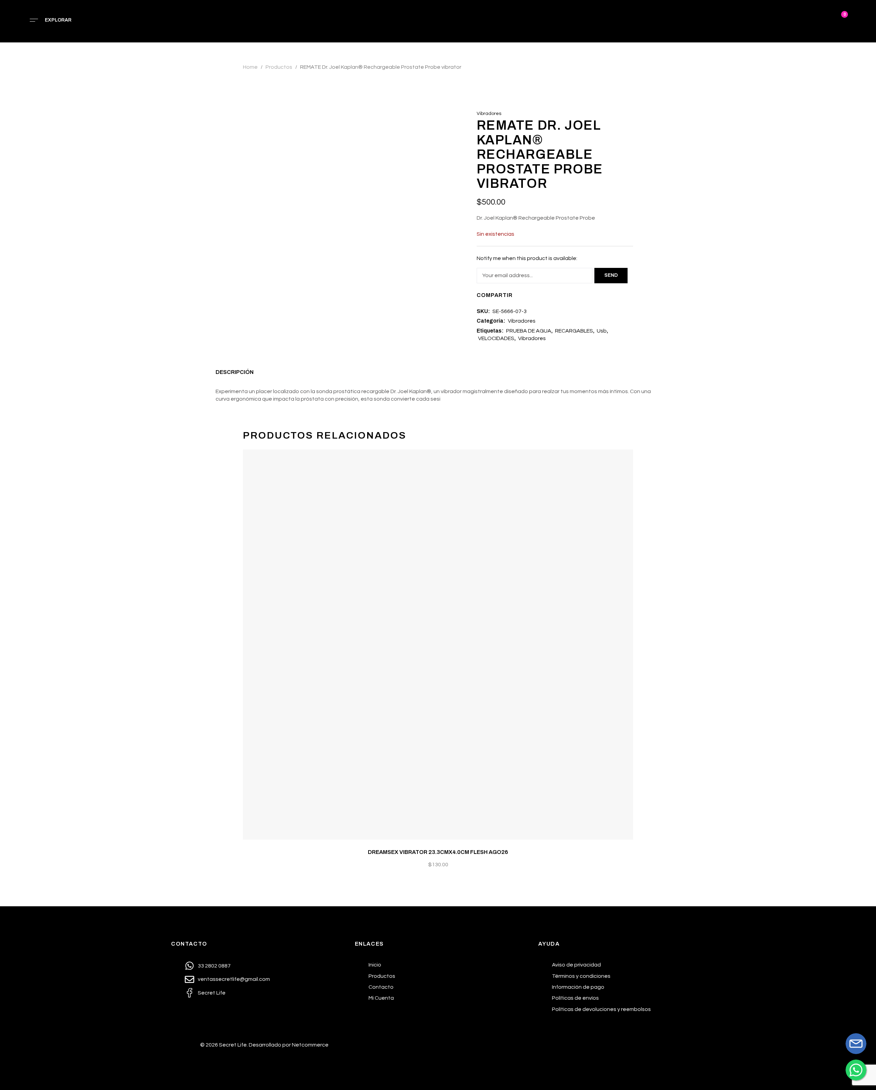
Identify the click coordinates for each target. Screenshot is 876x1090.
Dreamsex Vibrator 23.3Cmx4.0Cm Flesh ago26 (438, 852)
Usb (602, 331)
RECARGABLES (574, 331)
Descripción (235, 372)
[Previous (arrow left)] (12, 545)
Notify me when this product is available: (527, 258)
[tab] (235, 374)
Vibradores (489, 113)
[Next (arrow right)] (864, 545)
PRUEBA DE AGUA (528, 331)
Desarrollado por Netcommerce (288, 1045)
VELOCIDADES (496, 338)
